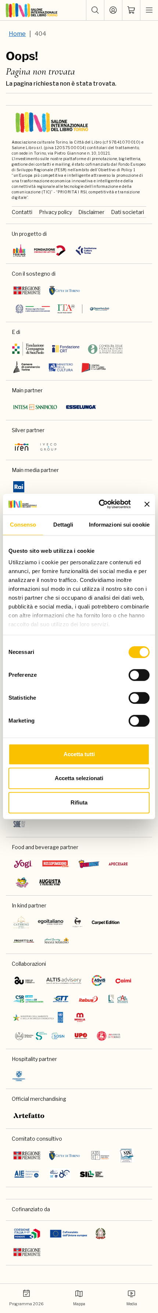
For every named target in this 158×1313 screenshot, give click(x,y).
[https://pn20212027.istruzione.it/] (27, 1234)
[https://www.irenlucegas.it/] (22, 447)
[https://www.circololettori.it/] (50, 251)
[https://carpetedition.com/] (106, 922)
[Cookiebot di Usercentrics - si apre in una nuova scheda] (99, 504)
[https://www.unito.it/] (108, 1036)
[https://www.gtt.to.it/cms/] (61, 999)
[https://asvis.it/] (98, 980)
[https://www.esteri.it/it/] (63, 309)
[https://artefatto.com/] (29, 1116)
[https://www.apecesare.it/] (118, 864)
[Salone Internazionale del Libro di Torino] (32, 10)
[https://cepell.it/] (93, 367)
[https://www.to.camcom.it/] (27, 367)
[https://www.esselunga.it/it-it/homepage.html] (81, 407)
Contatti (22, 212)
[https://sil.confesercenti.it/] (91, 1174)
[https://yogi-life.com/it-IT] (23, 864)
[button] (95, 10)
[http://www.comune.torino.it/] (64, 290)
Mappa (79, 1304)
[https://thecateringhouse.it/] (21, 922)
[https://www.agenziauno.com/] (24, 980)
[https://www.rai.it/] (19, 487)
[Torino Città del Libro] (19, 251)
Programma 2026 (26, 1304)
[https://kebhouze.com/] (89, 864)
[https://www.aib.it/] (126, 1155)
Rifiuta (79, 802)
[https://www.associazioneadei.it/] (100, 1155)
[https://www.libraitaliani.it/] (59, 1174)
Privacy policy (55, 212)
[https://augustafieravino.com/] (50, 882)
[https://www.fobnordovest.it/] (105, 349)
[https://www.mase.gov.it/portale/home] (39, 1017)
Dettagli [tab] (63, 524)
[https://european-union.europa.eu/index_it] (69, 1234)
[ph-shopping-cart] (131, 10)
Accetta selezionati (79, 778)
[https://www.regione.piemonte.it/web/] (27, 290)
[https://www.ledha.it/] (118, 999)
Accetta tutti (79, 754)
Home (17, 33)
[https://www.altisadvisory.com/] (63, 980)
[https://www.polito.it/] (39, 1036)
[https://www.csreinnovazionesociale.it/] (28, 999)
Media (131, 1304)
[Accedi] (113, 10)
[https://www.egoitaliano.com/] (51, 922)
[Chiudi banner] (147, 504)
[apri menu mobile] (149, 10)
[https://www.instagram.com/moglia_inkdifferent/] (80, 1017)
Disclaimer (91, 212)
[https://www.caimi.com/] (123, 980)
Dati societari (127, 212)
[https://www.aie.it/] (27, 1174)
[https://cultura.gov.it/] (61, 367)
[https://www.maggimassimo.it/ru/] (56, 941)
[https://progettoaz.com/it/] (24, 941)
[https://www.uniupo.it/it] (81, 1036)
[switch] (139, 675)
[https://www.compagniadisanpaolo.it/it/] (28, 349)
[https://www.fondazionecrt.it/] (65, 349)
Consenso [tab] (23, 524)
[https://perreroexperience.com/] (78, 922)
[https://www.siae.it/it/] (19, 824)
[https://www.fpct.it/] (85, 251)
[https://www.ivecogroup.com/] (48, 447)
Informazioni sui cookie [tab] (119, 524)
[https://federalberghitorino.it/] (19, 1076)
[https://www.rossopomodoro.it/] (55, 864)
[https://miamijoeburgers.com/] (22, 882)
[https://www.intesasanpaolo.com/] (35, 407)
